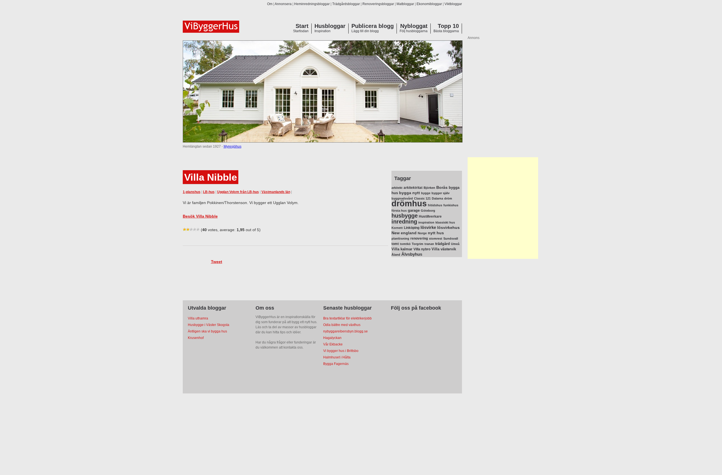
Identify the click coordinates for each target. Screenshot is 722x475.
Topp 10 (448, 26)
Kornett (397, 227)
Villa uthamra (198, 318)
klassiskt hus (445, 222)
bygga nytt (409, 193)
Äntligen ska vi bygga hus (207, 331)
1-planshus (192, 192)
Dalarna (437, 198)
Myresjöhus (232, 146)
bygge (425, 193)
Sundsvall (450, 238)
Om (269, 4)
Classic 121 (422, 198)
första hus (399, 210)
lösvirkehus (448, 228)
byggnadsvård (402, 198)
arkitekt (396, 187)
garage (414, 210)
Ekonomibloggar (429, 4)
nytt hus (436, 233)
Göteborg (428, 210)
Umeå (455, 244)
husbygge (404, 216)
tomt (395, 244)
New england (404, 233)
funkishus (450, 205)
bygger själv (441, 193)
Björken (429, 187)
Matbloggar (405, 4)
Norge (422, 233)
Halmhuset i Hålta (337, 357)
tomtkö (405, 244)
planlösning (400, 238)
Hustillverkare (430, 216)
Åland (395, 254)
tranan (429, 244)
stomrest (435, 238)
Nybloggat (414, 26)
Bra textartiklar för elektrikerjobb (347, 318)
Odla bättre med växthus (341, 325)
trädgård (442, 244)
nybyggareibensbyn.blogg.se (345, 331)
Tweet (216, 261)
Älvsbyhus (411, 254)
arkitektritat (413, 188)
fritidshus (435, 205)
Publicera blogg (372, 26)
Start (302, 26)
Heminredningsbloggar (312, 4)
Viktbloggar (453, 4)
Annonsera (283, 4)
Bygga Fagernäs (336, 364)
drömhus (409, 203)
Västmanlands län (275, 192)
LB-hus (209, 192)
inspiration (426, 222)
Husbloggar (329, 26)
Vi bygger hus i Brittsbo (340, 351)
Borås (442, 187)
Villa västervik (444, 249)
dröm (448, 198)
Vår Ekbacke (333, 344)
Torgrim (417, 244)
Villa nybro (421, 249)
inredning (404, 221)
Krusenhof (196, 338)
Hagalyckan (332, 338)
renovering (419, 238)
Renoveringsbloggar (378, 4)
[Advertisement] (503, 208)
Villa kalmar (401, 249)
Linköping (411, 228)
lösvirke (428, 227)
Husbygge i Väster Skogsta (208, 325)
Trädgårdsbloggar (346, 4)
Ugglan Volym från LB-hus (238, 192)
